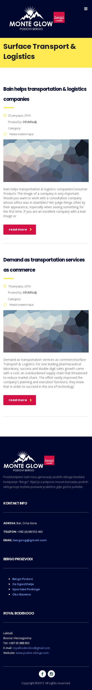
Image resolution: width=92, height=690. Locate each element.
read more (18, 229)
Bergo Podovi (22, 579)
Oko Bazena (21, 594)
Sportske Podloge (26, 589)
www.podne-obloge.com (32, 653)
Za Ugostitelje (23, 584)
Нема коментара (21, 134)
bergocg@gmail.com (30, 540)
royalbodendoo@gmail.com (31, 648)
